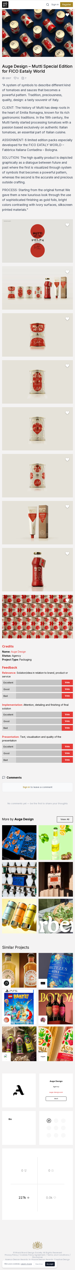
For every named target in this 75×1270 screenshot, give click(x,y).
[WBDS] (49, 1121)
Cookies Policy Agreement (32, 1254)
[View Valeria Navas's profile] (43, 1020)
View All (65, 819)
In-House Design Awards (41, 1259)
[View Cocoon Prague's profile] (43, 1056)
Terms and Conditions (58, 1254)
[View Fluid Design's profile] (6, 1020)
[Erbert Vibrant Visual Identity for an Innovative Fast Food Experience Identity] (56, 916)
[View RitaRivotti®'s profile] (43, 983)
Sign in (55, 4)
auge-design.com (56, 1092)
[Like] (67, 15)
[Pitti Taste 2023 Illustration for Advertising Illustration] (19, 842)
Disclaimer (37, 1257)
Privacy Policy (11, 1254)
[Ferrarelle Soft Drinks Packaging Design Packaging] (19, 916)
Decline (39, 1264)
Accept (50, 1264)
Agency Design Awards (16, 1259)
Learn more (26, 1263)
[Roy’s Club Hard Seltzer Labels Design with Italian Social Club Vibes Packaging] (56, 842)
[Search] (47, 4)
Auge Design (18, 651)
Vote (67, 682)
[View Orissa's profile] (6, 1056)
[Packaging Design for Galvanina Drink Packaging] (56, 879)
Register (66, 4)
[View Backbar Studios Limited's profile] (6, 983)
